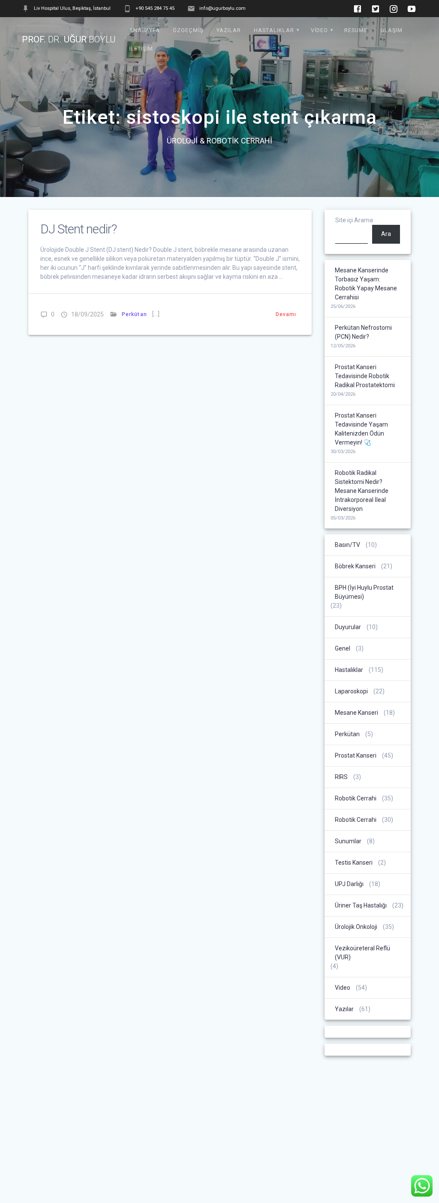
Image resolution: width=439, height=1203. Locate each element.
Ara (386, 233)
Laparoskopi (351, 691)
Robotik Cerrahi (355, 798)
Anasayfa (144, 30)
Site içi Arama (354, 220)
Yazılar (228, 30)
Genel (342, 648)
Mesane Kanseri (356, 712)
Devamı (286, 314)
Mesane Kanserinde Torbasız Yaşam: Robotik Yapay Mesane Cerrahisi (366, 284)
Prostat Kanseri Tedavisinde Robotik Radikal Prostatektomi (365, 376)
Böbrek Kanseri (355, 566)
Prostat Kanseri (355, 755)
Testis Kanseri (354, 862)
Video (319, 30)
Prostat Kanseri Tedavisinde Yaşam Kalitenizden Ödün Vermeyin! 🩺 (361, 429)
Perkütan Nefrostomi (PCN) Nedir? (363, 332)
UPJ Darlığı (349, 884)
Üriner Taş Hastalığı (361, 905)
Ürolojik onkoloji (356, 926)
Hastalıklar (274, 30)
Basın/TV (347, 544)
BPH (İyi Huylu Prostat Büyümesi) (364, 592)
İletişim (141, 48)
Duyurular (348, 627)
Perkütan (134, 314)
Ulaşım (392, 30)
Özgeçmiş (188, 30)
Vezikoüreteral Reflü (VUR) (362, 953)
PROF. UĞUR (69, 39)
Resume (355, 30)
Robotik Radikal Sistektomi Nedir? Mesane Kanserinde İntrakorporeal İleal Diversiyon (361, 490)
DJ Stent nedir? (78, 229)
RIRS (341, 776)
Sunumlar (348, 841)
